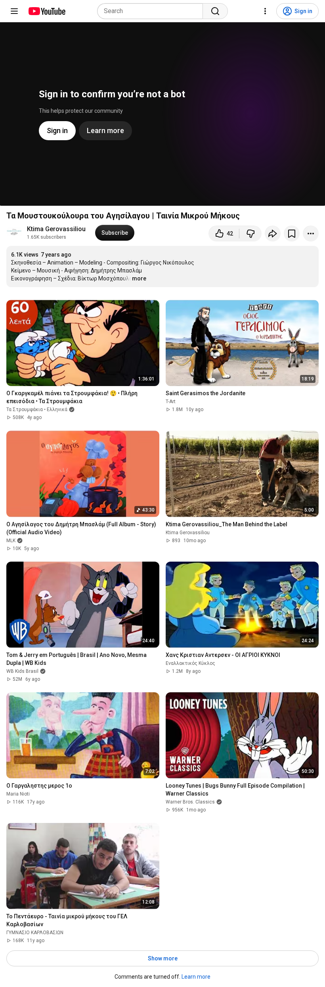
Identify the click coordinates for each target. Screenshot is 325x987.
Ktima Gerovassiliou (56, 229)
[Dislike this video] (250, 233)
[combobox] (152, 11)
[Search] (215, 11)
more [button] (139, 278)
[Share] (273, 233)
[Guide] (14, 11)
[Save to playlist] (292, 233)
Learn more (196, 976)
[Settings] (265, 11)
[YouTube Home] (46, 11)
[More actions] (311, 233)
